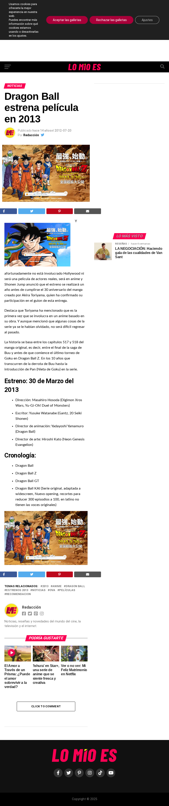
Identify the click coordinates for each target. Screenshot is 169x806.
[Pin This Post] (59, 211)
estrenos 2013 (17, 590)
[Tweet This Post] (31, 211)
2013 (45, 586)
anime (57, 586)
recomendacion (18, 594)
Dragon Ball (75, 586)
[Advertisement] (127, 160)
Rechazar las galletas (111, 20)
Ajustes (147, 20)
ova (52, 590)
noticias (39, 590)
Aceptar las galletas (67, 20)
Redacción (31, 135)
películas (67, 590)
